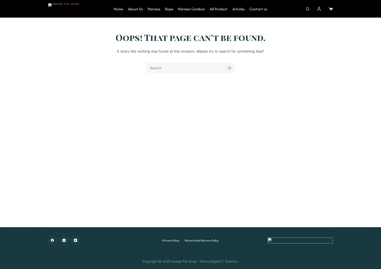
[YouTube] (75, 240)
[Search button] (229, 68)
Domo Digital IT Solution (219, 261)
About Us (135, 8)
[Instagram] (64, 240)
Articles (238, 8)
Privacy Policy (170, 240)
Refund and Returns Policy (202, 240)
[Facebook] (52, 240)
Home (118, 8)
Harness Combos (191, 8)
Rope (169, 8)
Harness (154, 8)
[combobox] (186, 68)
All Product (219, 8)
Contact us (258, 8)
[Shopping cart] (331, 9)
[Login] (319, 9)
